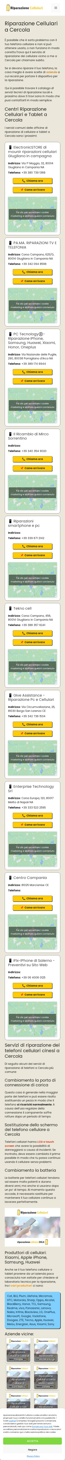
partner (12, 1420)
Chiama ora (34, 181)
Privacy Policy (33, 1456)
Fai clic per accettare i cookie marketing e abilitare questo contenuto (32, 214)
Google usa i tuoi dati (42, 1426)
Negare (32, 1449)
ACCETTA (32, 1441)
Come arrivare (34, 190)
